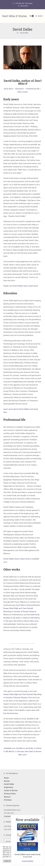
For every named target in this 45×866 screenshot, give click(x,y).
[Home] (17, 33)
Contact (30, 3)
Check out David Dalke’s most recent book (20, 286)
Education (19, 88)
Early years (8, 88)
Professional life (32, 88)
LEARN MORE (27, 861)
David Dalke (24, 33)
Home (6, 778)
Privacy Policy (10, 793)
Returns (7, 797)
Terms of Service (11, 790)
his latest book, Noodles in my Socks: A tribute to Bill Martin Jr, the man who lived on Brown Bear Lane (21, 617)
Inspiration (8, 787)
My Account (24, 6)
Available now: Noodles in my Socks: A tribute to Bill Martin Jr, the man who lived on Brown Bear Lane (22, 751)
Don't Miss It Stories (14, 16)
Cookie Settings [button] (9, 861)
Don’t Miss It (21, 605)
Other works (22, 92)
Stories (7, 781)
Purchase (8, 800)
